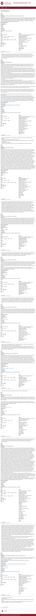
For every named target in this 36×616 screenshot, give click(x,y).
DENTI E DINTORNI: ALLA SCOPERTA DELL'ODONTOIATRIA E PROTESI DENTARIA (13, 564)
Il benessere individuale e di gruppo (6, 407)
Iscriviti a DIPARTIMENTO (4, 607)
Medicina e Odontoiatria (4, 229)
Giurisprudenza (3, 174)
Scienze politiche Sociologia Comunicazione (7, 368)
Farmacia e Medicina (4, 410)
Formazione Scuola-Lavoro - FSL (22, 3)
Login (6, 7)
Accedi (5, 610)
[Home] (6, 3)
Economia (2, 108)
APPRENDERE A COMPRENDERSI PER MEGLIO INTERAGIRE (10, 105)
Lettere (2, 27)
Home (2, 7)
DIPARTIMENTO (3, 23)
